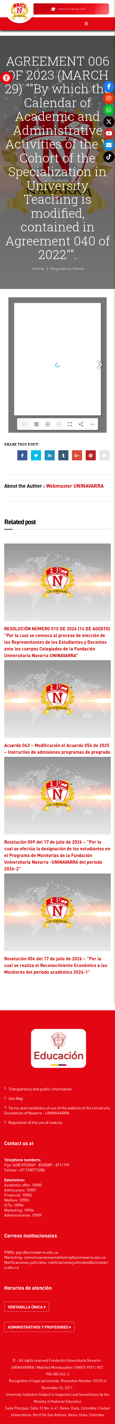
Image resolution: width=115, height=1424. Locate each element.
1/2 (24, 424)
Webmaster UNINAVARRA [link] (75, 485)
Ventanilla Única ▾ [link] (26, 1306)
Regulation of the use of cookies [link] (35, 1122)
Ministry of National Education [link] (57, 1401)
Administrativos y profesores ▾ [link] (39, 1326)
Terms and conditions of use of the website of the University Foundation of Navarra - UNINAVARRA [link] (57, 1110)
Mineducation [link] (61, 1367)
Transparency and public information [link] (40, 1088)
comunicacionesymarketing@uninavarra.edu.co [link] (65, 1257)
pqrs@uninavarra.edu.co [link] (37, 1252)
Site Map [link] (15, 1098)
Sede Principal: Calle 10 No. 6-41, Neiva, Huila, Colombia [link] (50, 1408)
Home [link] (38, 268)
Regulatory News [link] (67, 268)
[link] (6, 77)
